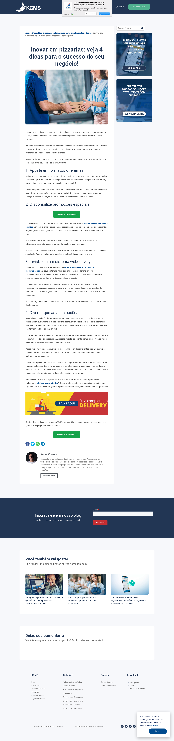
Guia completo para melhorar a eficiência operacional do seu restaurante (82, 600)
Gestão (89, 33)
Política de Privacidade (96, 726)
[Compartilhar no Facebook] (27, 444)
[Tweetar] (33, 444)
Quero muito (104, 14)
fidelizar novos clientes (47, 383)
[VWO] (73, 14)
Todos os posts (49, 476)
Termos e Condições (81, 726)
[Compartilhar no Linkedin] (43, 444)
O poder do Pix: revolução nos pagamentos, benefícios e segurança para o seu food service (128, 600)
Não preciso (90, 14)
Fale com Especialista (66, 214)
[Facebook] (126, 726)
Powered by (67, 14)
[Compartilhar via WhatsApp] (38, 444)
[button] (141, 682)
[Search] (142, 28)
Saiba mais (153, 725)
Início (28, 33)
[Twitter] (130, 726)
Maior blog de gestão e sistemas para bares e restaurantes (58, 33)
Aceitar (158, 731)
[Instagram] (122, 726)
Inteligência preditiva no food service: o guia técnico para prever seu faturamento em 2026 (44, 600)
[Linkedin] (134, 726)
